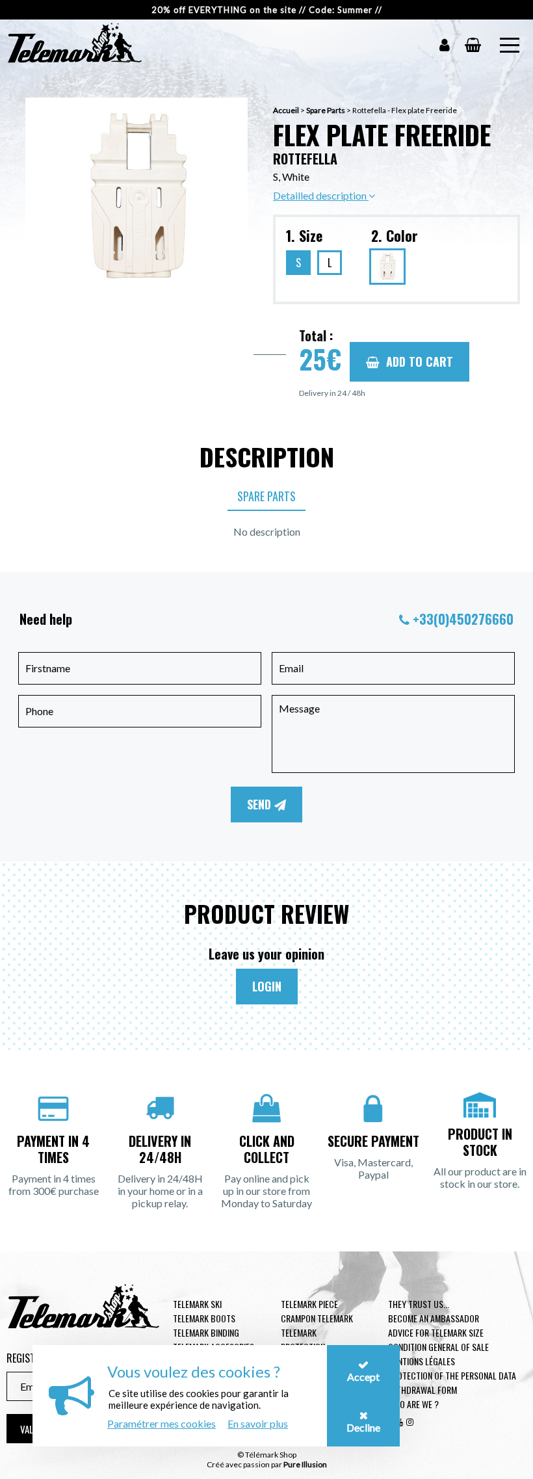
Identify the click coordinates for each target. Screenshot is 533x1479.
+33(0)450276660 (463, 619)
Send (260, 804)
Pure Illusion (305, 1464)
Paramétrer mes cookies (161, 1423)
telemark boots (204, 1318)
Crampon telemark (317, 1318)
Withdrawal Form (422, 1389)
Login (266, 986)
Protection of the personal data (452, 1375)
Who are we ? (413, 1404)
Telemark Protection (303, 1340)
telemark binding (206, 1332)
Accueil (286, 110)
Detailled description (321, 195)
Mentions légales (421, 1361)
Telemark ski (197, 1304)
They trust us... (418, 1304)
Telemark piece (309, 1304)
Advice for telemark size (436, 1332)
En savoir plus (258, 1423)
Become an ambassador (433, 1318)
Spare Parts (325, 110)
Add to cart (419, 361)
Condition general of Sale (438, 1347)
